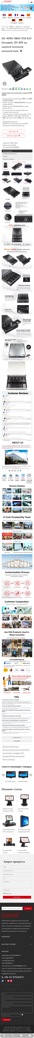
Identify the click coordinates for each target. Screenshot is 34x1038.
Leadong (28, 1031)
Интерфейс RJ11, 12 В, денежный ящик (13, 756)
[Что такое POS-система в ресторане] (25, 842)
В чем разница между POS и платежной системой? (9, 831)
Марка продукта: (7, 145)
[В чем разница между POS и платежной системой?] (9, 821)
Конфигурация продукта (10, 154)
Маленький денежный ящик (11, 747)
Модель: (5, 143)
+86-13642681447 (15, 955)
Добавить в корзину (12, 136)
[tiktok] (5, 981)
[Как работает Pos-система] (25, 800)
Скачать (5, 156)
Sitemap (12, 1031)
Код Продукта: (7, 147)
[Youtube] (8, 981)
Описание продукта (8, 159)
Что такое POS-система (7, 851)
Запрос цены (12, 131)
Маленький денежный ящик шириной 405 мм (16, 750)
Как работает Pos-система (23, 810)
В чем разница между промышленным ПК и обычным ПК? (24, 831)
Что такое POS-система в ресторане (24, 851)
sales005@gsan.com (20, 966)
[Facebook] (3, 981)
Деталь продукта (7, 151)
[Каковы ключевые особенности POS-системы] (9, 800)
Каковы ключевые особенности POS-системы (8, 810)
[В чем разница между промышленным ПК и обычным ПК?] (25, 821)
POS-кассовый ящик (9, 760)
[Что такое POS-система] (9, 842)
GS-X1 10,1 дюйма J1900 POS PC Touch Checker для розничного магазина (10, 781)
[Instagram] (11, 981)
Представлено (17, 897)
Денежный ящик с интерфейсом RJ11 (13, 753)
